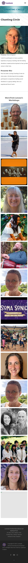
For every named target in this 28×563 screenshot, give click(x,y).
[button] (14, 560)
